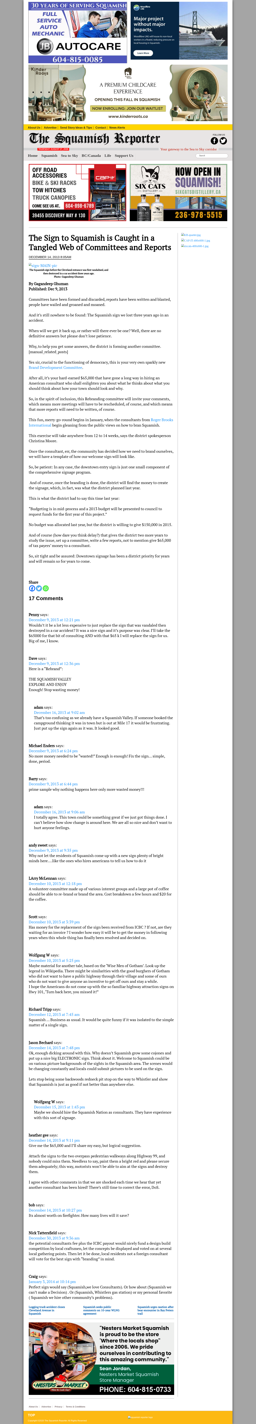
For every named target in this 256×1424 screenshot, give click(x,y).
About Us (33, 1407)
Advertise (46, 1407)
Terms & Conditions (75, 1407)
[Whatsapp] (46, 588)
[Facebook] (32, 588)
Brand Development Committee (55, 367)
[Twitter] (39, 588)
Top (31, 1415)
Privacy (58, 1407)
